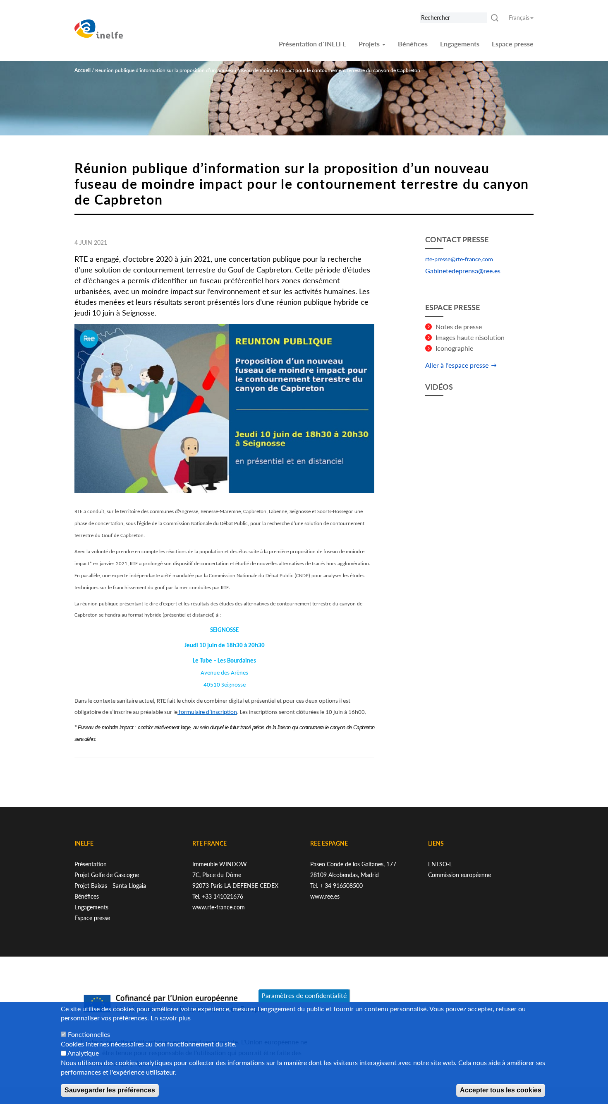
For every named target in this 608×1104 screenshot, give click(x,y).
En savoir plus (171, 1018)
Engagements (459, 44)
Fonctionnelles (89, 1034)
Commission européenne (459, 874)
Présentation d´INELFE (312, 44)
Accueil (82, 70)
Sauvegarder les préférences (110, 1090)
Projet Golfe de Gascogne (106, 874)
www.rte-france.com (218, 907)
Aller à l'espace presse (456, 365)
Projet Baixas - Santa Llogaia (110, 885)
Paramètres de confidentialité (304, 995)
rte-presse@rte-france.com (459, 260)
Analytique (83, 1053)
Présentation (90, 864)
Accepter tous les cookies (500, 1090)
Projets (370, 44)
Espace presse (513, 44)
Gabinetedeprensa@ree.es (462, 271)
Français (519, 17)
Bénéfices (413, 44)
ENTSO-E (440, 864)
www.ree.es (325, 896)
